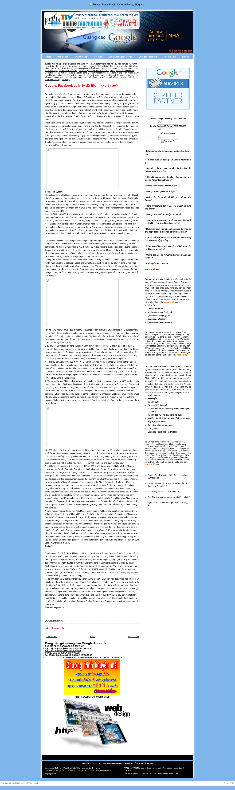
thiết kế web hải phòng (97, 77)
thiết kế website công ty (79, 73)
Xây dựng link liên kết (157, 422)
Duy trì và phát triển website (160, 425)
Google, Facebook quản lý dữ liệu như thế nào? (81, 85)
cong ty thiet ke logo (109, 68)
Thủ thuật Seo (81, 57)
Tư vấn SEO (153, 402)
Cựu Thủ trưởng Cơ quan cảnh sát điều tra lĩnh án (169, 497)
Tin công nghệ (58, 628)
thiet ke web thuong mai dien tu (119, 75)
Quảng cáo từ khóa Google (157, 279)
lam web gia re (85, 71)
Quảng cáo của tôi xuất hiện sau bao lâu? (164, 214)
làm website (62, 73)
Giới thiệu (98, 57)
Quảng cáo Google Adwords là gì (161, 186)
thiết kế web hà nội (53, 64)
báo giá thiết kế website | (99, 66)
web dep (66, 79)
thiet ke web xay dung (77, 66)
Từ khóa (151, 305)
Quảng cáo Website (156, 319)
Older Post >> (133, 637)
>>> (176, 302)
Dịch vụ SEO (170, 57)
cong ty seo (117, 73)
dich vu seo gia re (131, 73)
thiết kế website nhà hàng (74, 64)
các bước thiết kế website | (72, 68)
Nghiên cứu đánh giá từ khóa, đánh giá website (169, 418)
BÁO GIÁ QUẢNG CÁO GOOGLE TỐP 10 (63, 651)
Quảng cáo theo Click (148, 57)
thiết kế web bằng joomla (75, 77)
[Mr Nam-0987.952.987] (168, 124)
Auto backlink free (8, 783)
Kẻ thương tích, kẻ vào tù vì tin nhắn (163, 492)
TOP (232, 783)
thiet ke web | (62, 66)
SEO (172, 442)
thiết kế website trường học (98, 64)
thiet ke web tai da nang (94, 75)
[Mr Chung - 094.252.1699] (168, 131)
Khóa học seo (21, 783)
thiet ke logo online (54, 75)
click (185, 296)
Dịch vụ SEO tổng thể (157, 405)
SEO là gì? (152, 398)
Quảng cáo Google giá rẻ (159, 316)
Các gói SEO (153, 428)
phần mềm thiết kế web (100, 73)
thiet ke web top (126, 68)
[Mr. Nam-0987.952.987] (168, 139)
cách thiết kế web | (92, 68)
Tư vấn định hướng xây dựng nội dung (165, 415)
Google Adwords (155, 309)
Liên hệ (185, 57)
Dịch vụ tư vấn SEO (158, 462)
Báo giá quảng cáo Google (120, 57)
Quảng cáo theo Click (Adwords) (162, 432)
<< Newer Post (51, 637)
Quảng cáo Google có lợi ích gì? (160, 191)
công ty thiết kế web (118, 71)
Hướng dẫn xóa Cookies (157, 263)
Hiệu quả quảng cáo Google (160, 322)
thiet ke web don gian (73, 75)
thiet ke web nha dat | (119, 66)
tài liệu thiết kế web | (120, 64)
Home (48, 57)
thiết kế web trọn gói (117, 77)
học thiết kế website (100, 71)
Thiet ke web (33, 783)
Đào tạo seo (62, 57)
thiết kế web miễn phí (68, 71)
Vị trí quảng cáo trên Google (160, 312)
